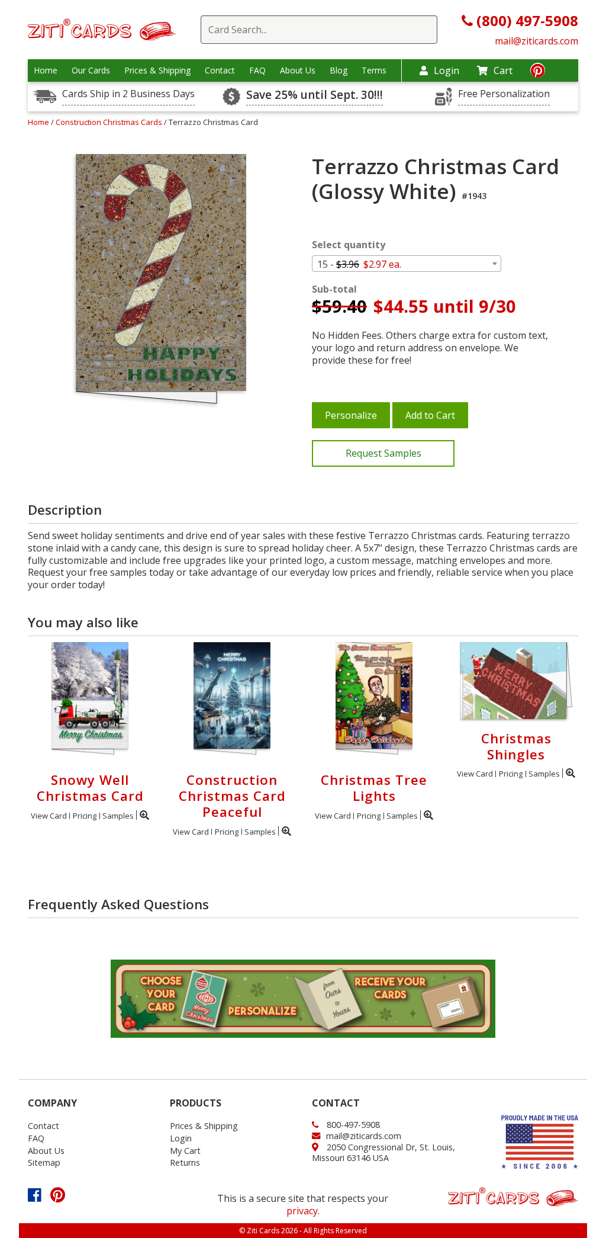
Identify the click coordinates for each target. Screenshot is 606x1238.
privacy (302, 1210)
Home (45, 70)
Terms (374, 70)
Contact (220, 70)
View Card (49, 815)
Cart (503, 70)
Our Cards (91, 70)
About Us (297, 70)
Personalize (351, 415)
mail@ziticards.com (536, 40)
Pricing (84, 815)
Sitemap (44, 1162)
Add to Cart (430, 415)
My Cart (185, 1150)
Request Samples (383, 453)
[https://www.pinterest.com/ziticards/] (537, 72)
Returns (185, 1162)
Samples (118, 815)
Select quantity (348, 245)
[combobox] (406, 263)
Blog (338, 70)
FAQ (257, 70)
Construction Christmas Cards (110, 122)
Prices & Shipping (157, 70)
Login (446, 70)
